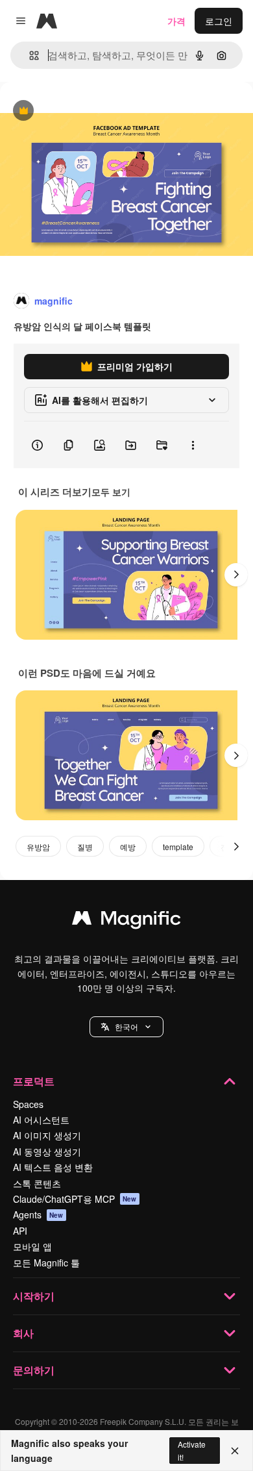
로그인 (218, 20)
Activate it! (192, 1450)
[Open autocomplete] (29, 55)
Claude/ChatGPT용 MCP (75, 1198)
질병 (85, 846)
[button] (126, 1026)
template (178, 846)
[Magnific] (126, 921)
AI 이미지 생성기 (47, 1135)
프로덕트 (33, 1081)
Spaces (28, 1104)
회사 (23, 1333)
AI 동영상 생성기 (47, 1151)
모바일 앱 (32, 1246)
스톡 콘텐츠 (37, 1183)
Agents (38, 1214)
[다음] (236, 575)
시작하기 (33, 1296)
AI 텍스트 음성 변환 (53, 1167)
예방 (128, 846)
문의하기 (33, 1370)
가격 (176, 20)
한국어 (126, 1026)
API (20, 1230)
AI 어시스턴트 (41, 1119)
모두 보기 (110, 491)
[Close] (235, 1451)
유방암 (38, 846)
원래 (74, 111)
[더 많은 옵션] (193, 445)
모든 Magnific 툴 (46, 1262)
